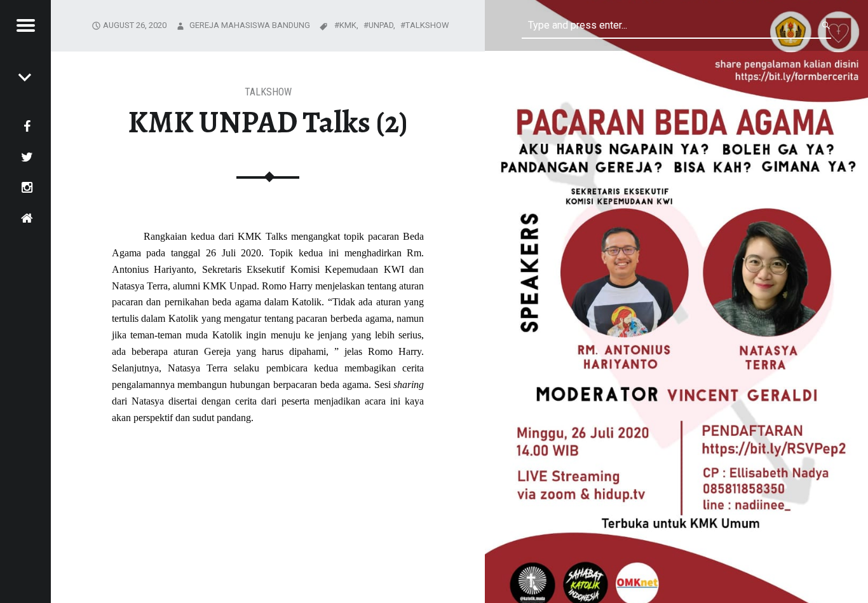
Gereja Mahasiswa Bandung (249, 25)
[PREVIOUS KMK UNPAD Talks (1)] (25, 76)
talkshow (268, 92)
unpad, (383, 25)
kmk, (349, 25)
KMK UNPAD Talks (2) (268, 122)
